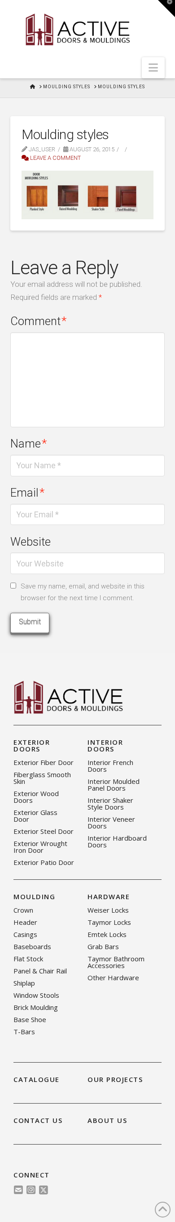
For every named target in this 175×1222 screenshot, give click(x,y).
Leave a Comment (55, 157)
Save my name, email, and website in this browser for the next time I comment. (82, 592)
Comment (38, 321)
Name (28, 443)
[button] (153, 67)
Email (27, 492)
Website (30, 541)
